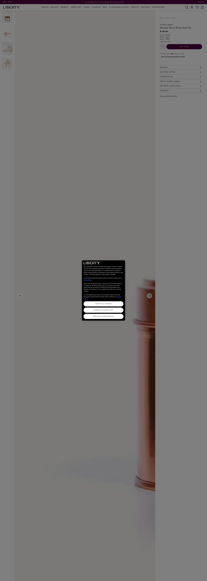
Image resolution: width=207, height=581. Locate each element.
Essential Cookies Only (103, 310)
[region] (103, 290)
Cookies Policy (88, 280)
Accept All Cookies (103, 303)
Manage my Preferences (103, 316)
